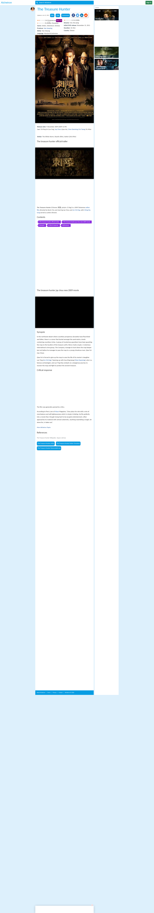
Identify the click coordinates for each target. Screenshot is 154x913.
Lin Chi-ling (76, 210)
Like (57, 15)
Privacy (54, 665)
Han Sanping (48, 28)
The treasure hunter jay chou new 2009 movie (76, 222)
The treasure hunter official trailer (49, 222)
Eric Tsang (82, 129)
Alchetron (6, 2)
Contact (61, 665)
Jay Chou (58, 129)
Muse (57, 385)
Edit (52, 15)
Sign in (148, 2)
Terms (49, 665)
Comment (65, 15)
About (41, 665)
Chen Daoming (73, 129)
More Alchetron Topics (44, 400)
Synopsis (41, 225)
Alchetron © (69, 665)
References (65, 225)
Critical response (53, 225)
